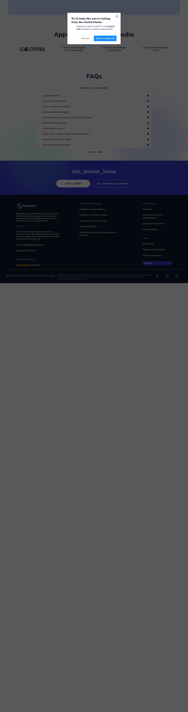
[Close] (117, 16)
